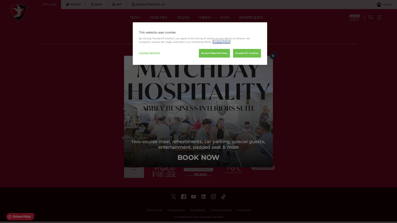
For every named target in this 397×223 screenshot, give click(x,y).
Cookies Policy (221, 41)
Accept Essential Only (214, 53)
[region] (200, 43)
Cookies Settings (149, 52)
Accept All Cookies (246, 53)
